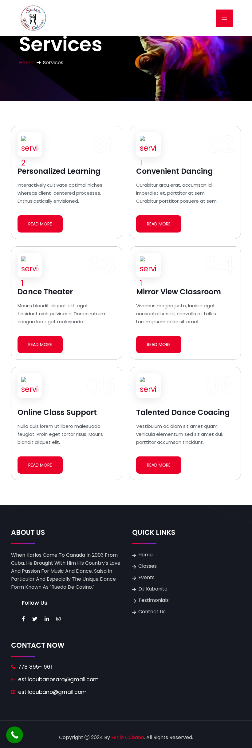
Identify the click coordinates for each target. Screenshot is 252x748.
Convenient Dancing (174, 171)
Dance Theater (45, 292)
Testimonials (153, 600)
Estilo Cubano (127, 737)
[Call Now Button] (14, 734)
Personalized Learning (59, 171)
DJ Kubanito (152, 589)
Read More (40, 224)
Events (146, 577)
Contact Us (152, 611)
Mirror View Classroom (178, 292)
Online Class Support (57, 412)
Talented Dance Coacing (183, 412)
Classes (147, 566)
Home (26, 62)
